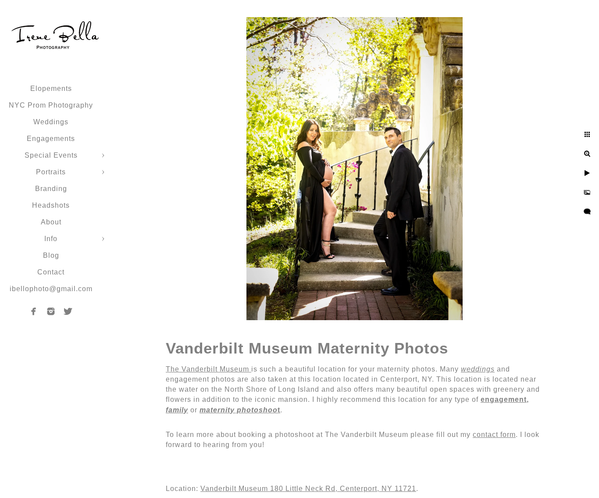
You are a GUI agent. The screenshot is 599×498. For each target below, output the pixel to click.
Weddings (50, 122)
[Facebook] (33, 311)
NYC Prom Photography (51, 105)
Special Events (51, 155)
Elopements (51, 88)
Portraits (51, 172)
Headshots (51, 205)
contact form (494, 434)
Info (50, 238)
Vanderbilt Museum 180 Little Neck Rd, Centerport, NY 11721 (308, 488)
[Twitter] (68, 311)
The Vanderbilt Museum (208, 369)
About (51, 222)
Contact (50, 272)
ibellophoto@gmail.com (51, 288)
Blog (51, 255)
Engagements (51, 138)
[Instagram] (50, 311)
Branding (51, 188)
